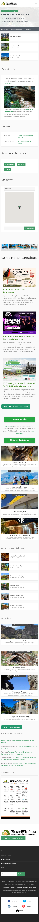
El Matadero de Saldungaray (19, 716)
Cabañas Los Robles (16, 605)
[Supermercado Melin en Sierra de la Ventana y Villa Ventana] (19, 505)
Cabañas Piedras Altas (16, 595)
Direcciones (30, 228)
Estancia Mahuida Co (20, 463)
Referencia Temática (16, 29)
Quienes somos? (5, 851)
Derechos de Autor (6, 855)
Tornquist (19, 887)
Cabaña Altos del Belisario (17, 556)
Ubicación (28, 29)
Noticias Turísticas (19, 440)
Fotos (8, 169)
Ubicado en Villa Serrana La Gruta (20, 38)
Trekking (21, 164)
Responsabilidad (5, 859)
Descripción (4, 29)
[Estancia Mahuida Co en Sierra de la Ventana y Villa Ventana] (19, 456)
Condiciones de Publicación (8, 863)
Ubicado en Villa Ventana (18, 48)
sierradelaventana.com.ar (29, 887)
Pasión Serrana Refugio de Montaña (20, 576)
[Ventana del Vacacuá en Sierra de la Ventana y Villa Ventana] (19, 685)
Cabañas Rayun (14, 585)
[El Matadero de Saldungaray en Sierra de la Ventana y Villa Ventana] (19, 710)
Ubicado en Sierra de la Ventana (14, 18)
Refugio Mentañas (15, 36)
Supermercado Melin (19, 511)
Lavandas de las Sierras (19, 487)
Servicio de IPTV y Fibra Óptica (19, 535)
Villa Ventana (8, 83)
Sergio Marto (5, 741)
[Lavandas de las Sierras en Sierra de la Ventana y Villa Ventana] (19, 480)
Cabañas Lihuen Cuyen (16, 566)
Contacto (3, 867)
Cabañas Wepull (15, 56)
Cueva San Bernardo (19, 668)
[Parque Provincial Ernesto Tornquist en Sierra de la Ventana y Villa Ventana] (19, 634)
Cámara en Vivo (19, 419)
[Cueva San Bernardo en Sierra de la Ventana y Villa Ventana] (19, 661)
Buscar (22, 874)
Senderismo (10, 164)
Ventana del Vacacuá (19, 692)
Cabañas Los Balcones (16, 46)
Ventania (13, 887)
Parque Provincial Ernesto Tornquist (19, 641)
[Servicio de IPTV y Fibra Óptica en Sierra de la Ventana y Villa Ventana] (19, 529)
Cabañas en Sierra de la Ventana (13, 838)
